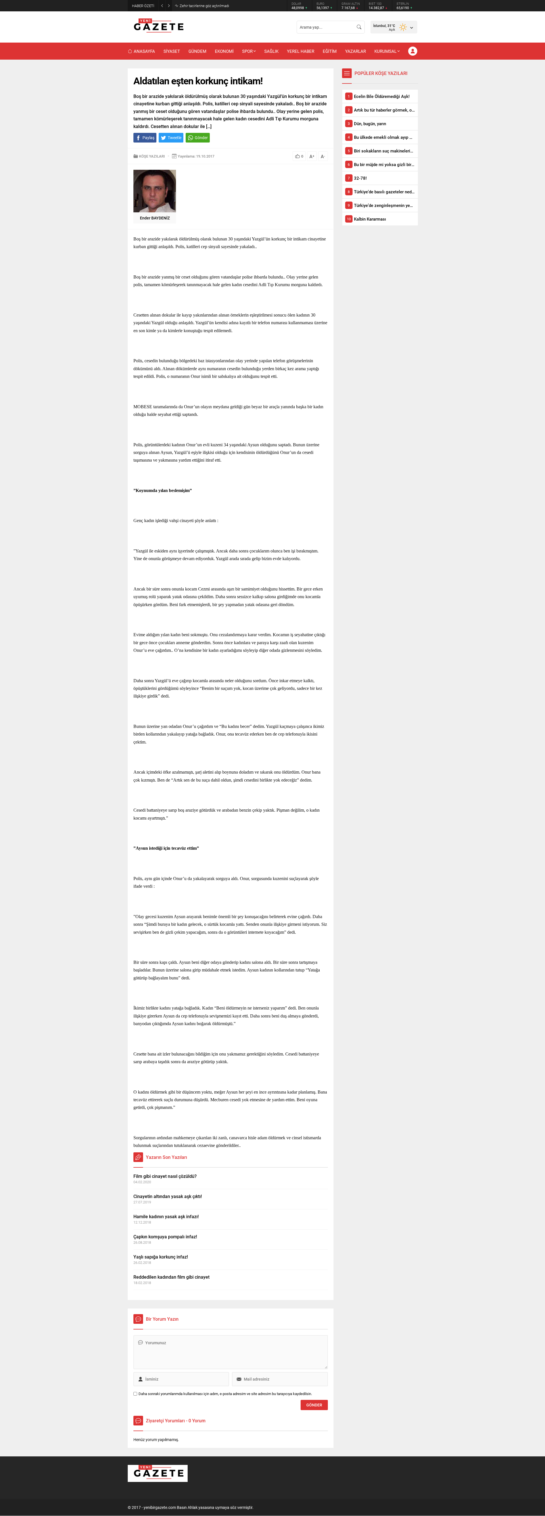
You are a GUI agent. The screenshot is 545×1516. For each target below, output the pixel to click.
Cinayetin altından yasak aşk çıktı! (167, 1196)
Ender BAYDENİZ (155, 218)
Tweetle (174, 137)
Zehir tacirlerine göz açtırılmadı (204, 5)
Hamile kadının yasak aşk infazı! (166, 1216)
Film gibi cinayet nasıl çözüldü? (165, 1176)
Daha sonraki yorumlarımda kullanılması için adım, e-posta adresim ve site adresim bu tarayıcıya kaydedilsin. (225, 1394)
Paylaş (148, 137)
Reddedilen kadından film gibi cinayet (171, 1277)
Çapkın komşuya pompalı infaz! (165, 1236)
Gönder (201, 137)
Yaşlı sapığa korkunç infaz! (160, 1257)
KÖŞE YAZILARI (152, 156)
